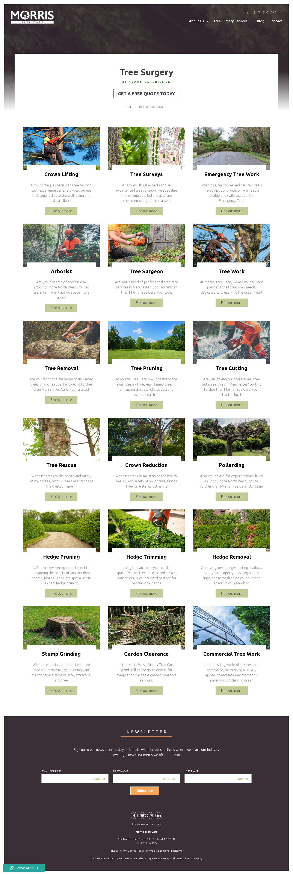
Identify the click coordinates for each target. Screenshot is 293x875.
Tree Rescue (61, 465)
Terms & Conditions (157, 850)
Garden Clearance (146, 654)
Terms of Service (185, 858)
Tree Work (232, 271)
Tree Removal (61, 368)
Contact (275, 21)
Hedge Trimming (146, 557)
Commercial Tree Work (231, 654)
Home (128, 107)
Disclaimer (177, 850)
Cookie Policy (136, 850)
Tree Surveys (146, 174)
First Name (120, 771)
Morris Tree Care (32, 17)
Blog (260, 21)
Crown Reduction (146, 465)
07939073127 (263, 12)
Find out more (61, 211)
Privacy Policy (118, 850)
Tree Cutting (231, 368)
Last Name (191, 771)
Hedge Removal (231, 557)
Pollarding (232, 465)
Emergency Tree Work (231, 174)
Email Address (51, 771)
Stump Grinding (61, 654)
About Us (196, 21)
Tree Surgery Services (230, 21)
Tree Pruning (146, 368)
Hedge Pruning (61, 557)
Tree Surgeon (146, 271)
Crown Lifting (61, 174)
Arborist (61, 271)
